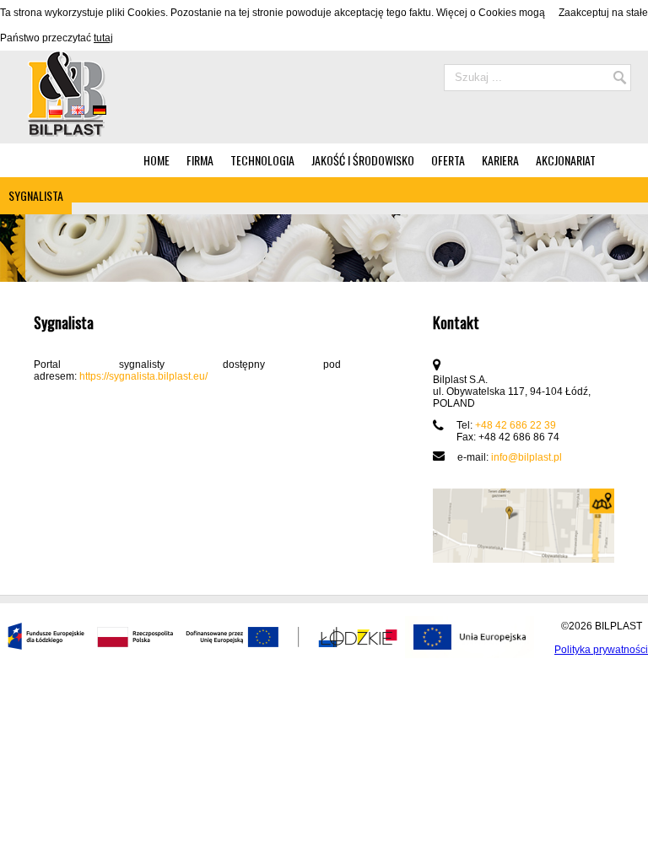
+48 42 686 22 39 (515, 425)
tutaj (103, 38)
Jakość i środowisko (362, 160)
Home (156, 160)
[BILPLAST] (65, 133)
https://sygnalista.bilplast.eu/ (143, 376)
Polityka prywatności (601, 650)
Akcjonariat (566, 160)
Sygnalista (35, 195)
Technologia (262, 160)
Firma (199, 160)
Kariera (500, 160)
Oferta (448, 160)
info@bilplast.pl (526, 457)
